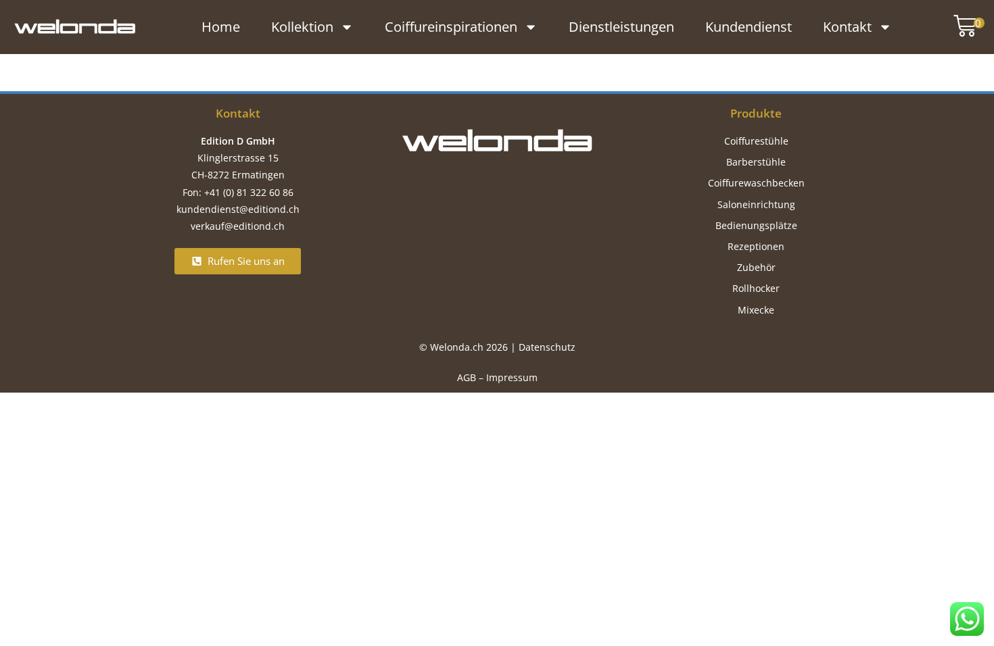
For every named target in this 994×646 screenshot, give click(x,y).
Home (221, 27)
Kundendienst (748, 27)
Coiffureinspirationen (451, 27)
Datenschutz (547, 347)
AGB (466, 377)
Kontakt (847, 27)
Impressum (512, 377)
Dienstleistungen (621, 27)
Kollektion (302, 27)
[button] (962, 27)
